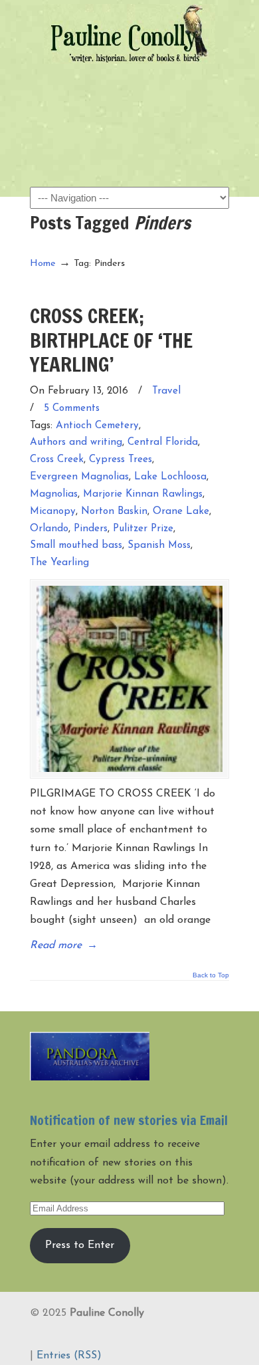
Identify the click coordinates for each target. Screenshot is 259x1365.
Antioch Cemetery (97, 426)
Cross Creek (57, 460)
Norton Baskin (114, 512)
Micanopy (53, 512)
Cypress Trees (120, 460)
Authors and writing (76, 442)
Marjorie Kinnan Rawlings (143, 494)
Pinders (91, 529)
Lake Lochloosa (170, 477)
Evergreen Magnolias (79, 477)
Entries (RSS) (69, 1355)
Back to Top (211, 975)
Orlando (49, 529)
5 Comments (72, 409)
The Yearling (59, 563)
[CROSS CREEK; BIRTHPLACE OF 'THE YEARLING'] (129, 679)
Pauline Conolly (129, 34)
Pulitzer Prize (143, 529)
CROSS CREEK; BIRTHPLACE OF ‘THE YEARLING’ (111, 339)
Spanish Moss (159, 546)
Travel (166, 391)
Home (43, 264)
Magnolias (54, 494)
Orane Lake (181, 512)
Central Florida (163, 442)
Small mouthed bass (76, 546)
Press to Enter (79, 1245)
